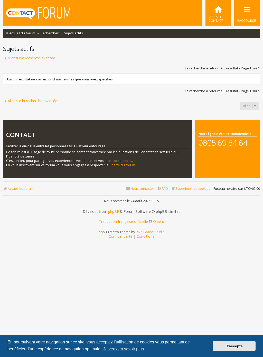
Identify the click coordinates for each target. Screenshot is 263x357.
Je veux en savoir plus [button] (123, 349)
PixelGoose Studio (150, 231)
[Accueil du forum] (38, 13)
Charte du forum (122, 165)
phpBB (113, 211)
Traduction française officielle (123, 221)
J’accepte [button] (234, 346)
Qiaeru (158, 221)
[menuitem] (218, 13)
